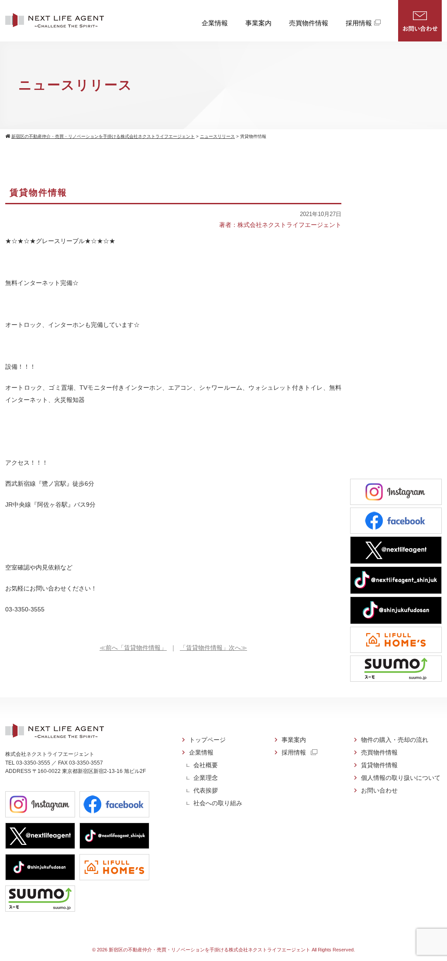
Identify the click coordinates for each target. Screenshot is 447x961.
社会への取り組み (217, 803)
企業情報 (215, 23)
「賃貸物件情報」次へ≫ (213, 647)
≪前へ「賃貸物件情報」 (133, 647)
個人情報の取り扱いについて (400, 778)
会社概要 (205, 765)
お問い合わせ (420, 20)
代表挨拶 (205, 790)
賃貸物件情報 (379, 765)
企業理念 (205, 778)
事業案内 (258, 23)
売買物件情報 (308, 23)
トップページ (207, 740)
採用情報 (359, 23)
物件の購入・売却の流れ (394, 740)
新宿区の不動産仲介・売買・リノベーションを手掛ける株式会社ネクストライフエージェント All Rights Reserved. (232, 949)
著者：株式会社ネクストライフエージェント (280, 224)
